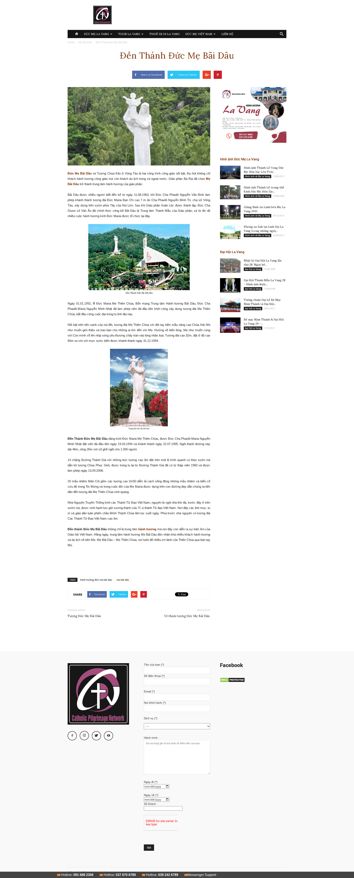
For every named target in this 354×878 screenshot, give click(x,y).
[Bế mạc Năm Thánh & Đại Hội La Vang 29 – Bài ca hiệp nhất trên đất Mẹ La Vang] (230, 325)
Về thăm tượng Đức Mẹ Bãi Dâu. (187, 616)
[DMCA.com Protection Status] (232, 681)
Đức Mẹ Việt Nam (198, 34)
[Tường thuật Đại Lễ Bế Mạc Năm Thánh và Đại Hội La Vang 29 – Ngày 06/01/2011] (230, 305)
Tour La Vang (129, 34)
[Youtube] (108, 735)
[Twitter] (96, 735)
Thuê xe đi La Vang (164, 34)
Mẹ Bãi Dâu (85, 42)
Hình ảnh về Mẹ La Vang (257, 176)
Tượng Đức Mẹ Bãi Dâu (84, 616)
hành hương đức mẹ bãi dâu (96, 579)
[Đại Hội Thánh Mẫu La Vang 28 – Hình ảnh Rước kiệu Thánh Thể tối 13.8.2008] (230, 285)
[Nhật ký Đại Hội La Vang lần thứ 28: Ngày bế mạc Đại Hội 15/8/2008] (230, 265)
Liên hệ (227, 34)
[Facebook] (72, 735)
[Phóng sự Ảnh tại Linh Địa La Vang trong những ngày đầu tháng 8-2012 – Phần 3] (230, 232)
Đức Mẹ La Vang (96, 34)
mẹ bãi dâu (123, 579)
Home (71, 42)
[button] (281, 34)
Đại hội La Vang (253, 269)
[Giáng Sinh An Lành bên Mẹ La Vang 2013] (230, 212)
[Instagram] (84, 735)
